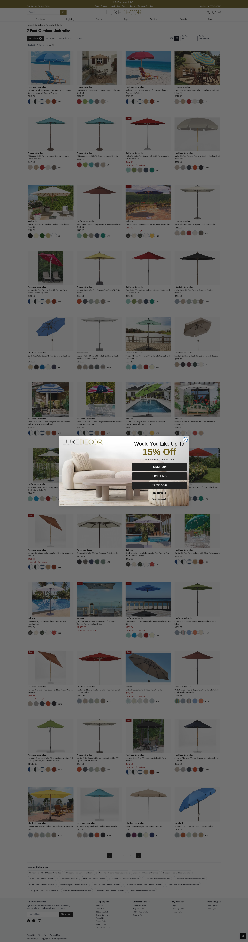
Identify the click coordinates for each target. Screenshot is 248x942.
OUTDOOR (159, 485)
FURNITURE (160, 467)
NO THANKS (159, 493)
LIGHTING (159, 476)
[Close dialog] (185, 439)
